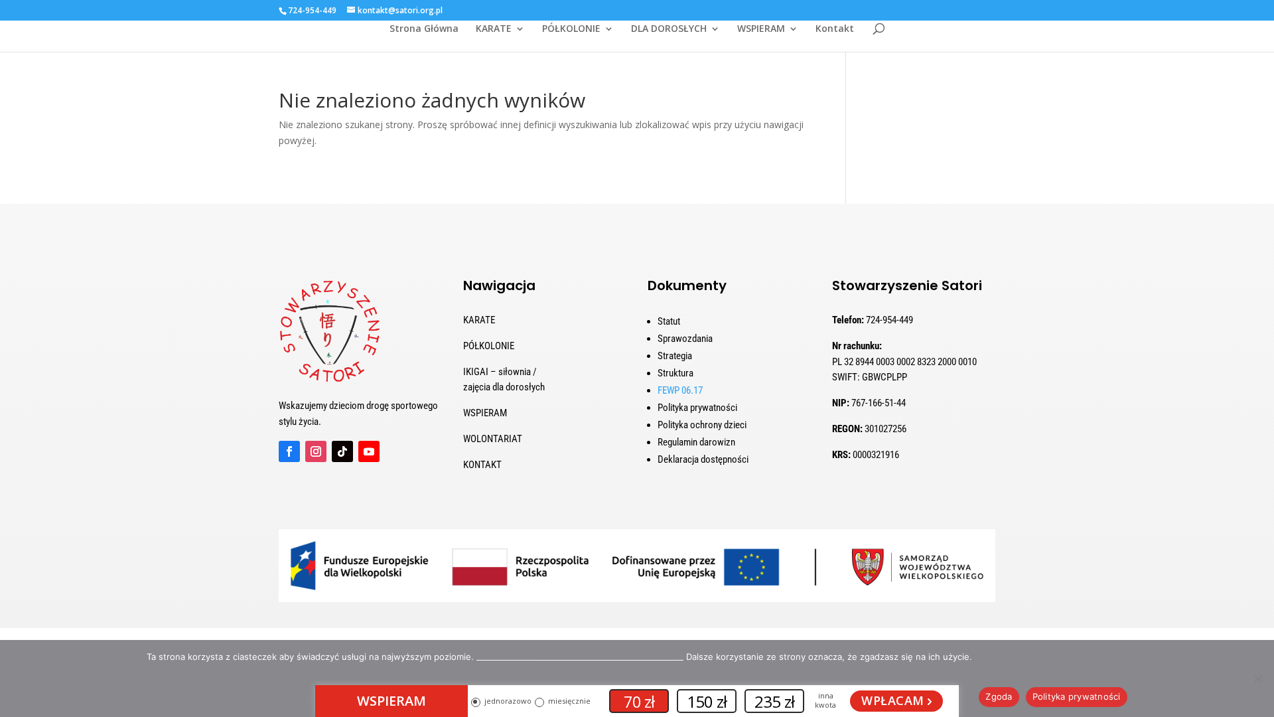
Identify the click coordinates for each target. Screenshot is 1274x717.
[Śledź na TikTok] (342, 451)
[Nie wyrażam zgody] (1257, 678)
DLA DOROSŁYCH (669, 29)
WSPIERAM (761, 29)
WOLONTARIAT (492, 439)
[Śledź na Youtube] (369, 451)
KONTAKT (482, 465)
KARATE (494, 29)
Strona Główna (424, 29)
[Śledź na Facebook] (289, 451)
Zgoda (998, 696)
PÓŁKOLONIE (571, 29)
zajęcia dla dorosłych (504, 387)
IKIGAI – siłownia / (500, 372)
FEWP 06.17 (680, 390)
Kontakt (834, 29)
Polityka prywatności (697, 408)
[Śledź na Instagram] (315, 451)
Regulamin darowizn (696, 442)
